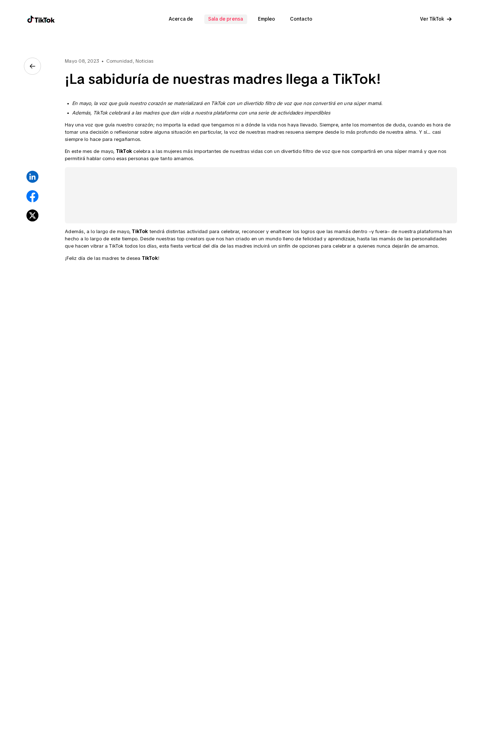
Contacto (301, 19)
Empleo (266, 19)
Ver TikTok (432, 19)
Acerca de (181, 19)
